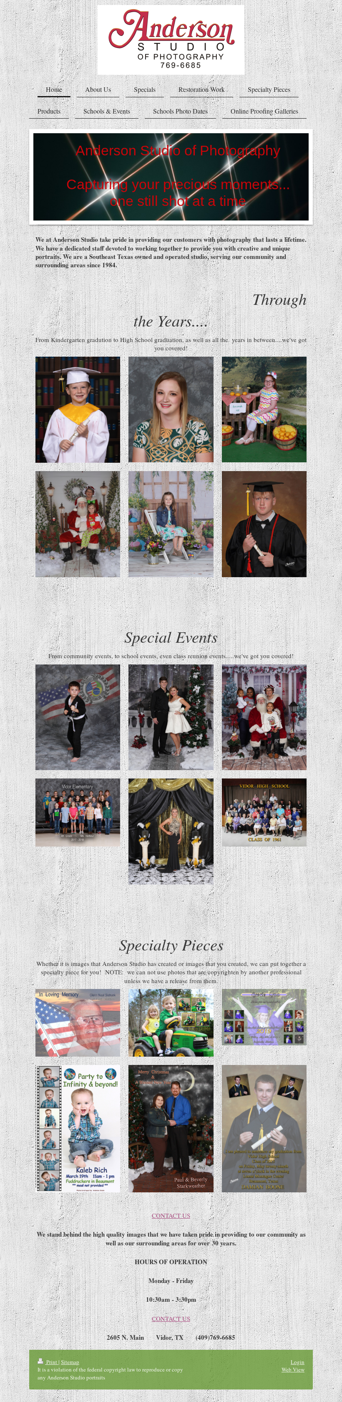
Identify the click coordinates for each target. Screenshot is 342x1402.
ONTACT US (173, 1215)
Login (297, 1362)
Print (51, 1362)
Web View (293, 1369)
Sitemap (70, 1362)
